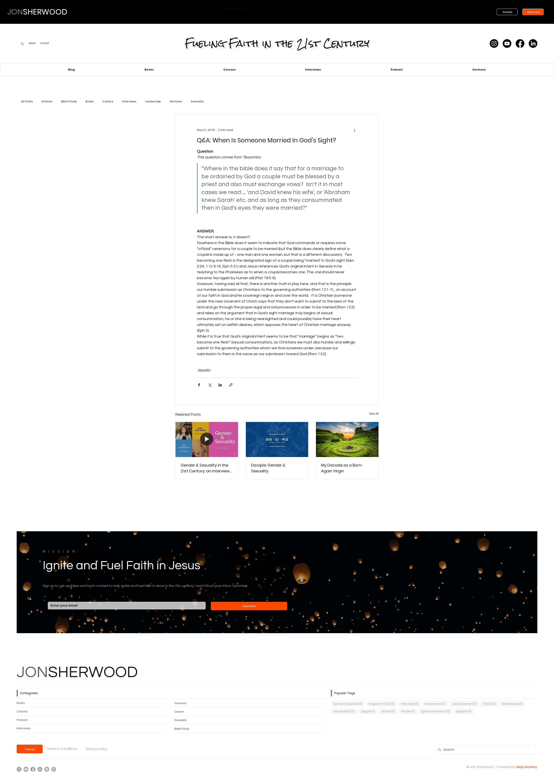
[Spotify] (46, 769)
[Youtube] (507, 43)
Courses (22, 711)
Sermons (175, 101)
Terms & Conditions (62, 749)
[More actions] (354, 130)
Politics (490, 704)
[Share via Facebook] (199, 385)
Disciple (369, 711)
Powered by (506, 767)
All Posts (27, 101)
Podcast (22, 719)
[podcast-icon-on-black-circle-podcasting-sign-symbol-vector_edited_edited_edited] (53, 769)
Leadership (153, 101)
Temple (409, 711)
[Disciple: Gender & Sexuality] (277, 439)
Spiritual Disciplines (349, 704)
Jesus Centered (465, 704)
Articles (47, 101)
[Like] (22, 44)
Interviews (129, 101)
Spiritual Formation (436, 711)
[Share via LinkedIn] (220, 385)
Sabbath (465, 711)
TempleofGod (345, 711)
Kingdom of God (383, 704)
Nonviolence (436, 704)
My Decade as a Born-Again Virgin (342, 468)
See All (374, 413)
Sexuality (197, 101)
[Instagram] (494, 43)
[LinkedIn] (533, 43)
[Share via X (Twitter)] (210, 385)
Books (89, 101)
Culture (107, 101)
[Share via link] (231, 385)
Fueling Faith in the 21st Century (277, 43)
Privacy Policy (96, 749)
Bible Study (69, 101)
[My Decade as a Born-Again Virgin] (347, 439)
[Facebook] (520, 43)
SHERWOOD (77, 672)
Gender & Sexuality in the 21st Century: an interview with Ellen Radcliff (205, 468)
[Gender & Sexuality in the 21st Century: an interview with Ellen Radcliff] (207, 439)
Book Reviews (513, 704)
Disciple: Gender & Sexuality (268, 468)
